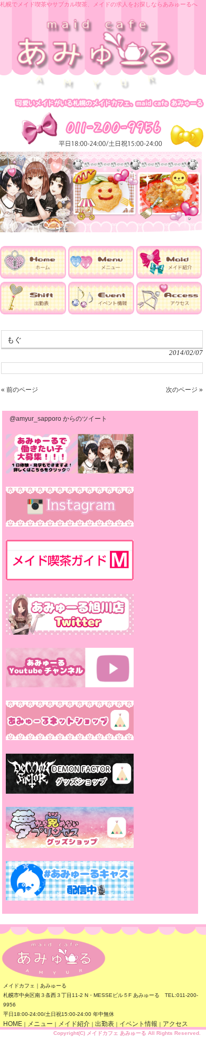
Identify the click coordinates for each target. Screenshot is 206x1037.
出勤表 (104, 1024)
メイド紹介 (74, 1024)
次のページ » (184, 389)
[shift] (33, 312)
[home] (33, 276)
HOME (12, 1024)
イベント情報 (138, 1024)
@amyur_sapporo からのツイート (58, 418)
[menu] (101, 276)
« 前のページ (19, 389)
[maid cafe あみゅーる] (96, 88)
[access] (169, 312)
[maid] (169, 276)
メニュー (40, 1024)
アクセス (175, 1024)
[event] (101, 312)
